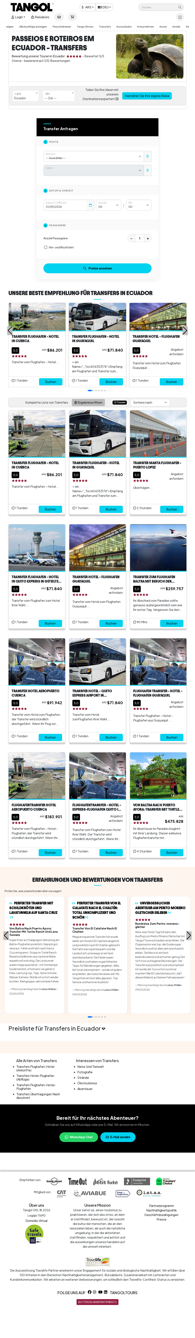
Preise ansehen (100, 268)
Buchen (50, 382)
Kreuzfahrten (145, 26)
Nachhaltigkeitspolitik (161, 1210)
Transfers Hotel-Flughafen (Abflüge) (35, 1077)
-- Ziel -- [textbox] (50, 98)
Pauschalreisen (62, 26)
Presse (161, 1219)
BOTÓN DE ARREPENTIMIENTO (97, 1302)
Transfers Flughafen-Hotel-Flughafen (36, 1087)
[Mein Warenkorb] (72, 17)
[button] (161, 7)
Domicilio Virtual (36, 1221)
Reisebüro (41, 17)
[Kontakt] (59, 17)
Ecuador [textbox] (20, 98)
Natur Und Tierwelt (90, 1067)
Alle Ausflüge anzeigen (33, 26)
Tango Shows (85, 26)
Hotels (176, 26)
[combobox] (25, 95)
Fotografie (85, 1072)
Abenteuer (85, 1089)
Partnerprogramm (161, 1206)
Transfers (105, 26)
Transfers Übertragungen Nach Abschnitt (38, 1096)
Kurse (163, 26)
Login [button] (18, 17)
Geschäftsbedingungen (161, 1215)
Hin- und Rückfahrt (61, 247)
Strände (83, 1078)
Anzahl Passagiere (55, 238)
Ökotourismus (87, 1083)
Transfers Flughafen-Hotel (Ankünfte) (35, 1068)
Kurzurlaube (124, 26)
